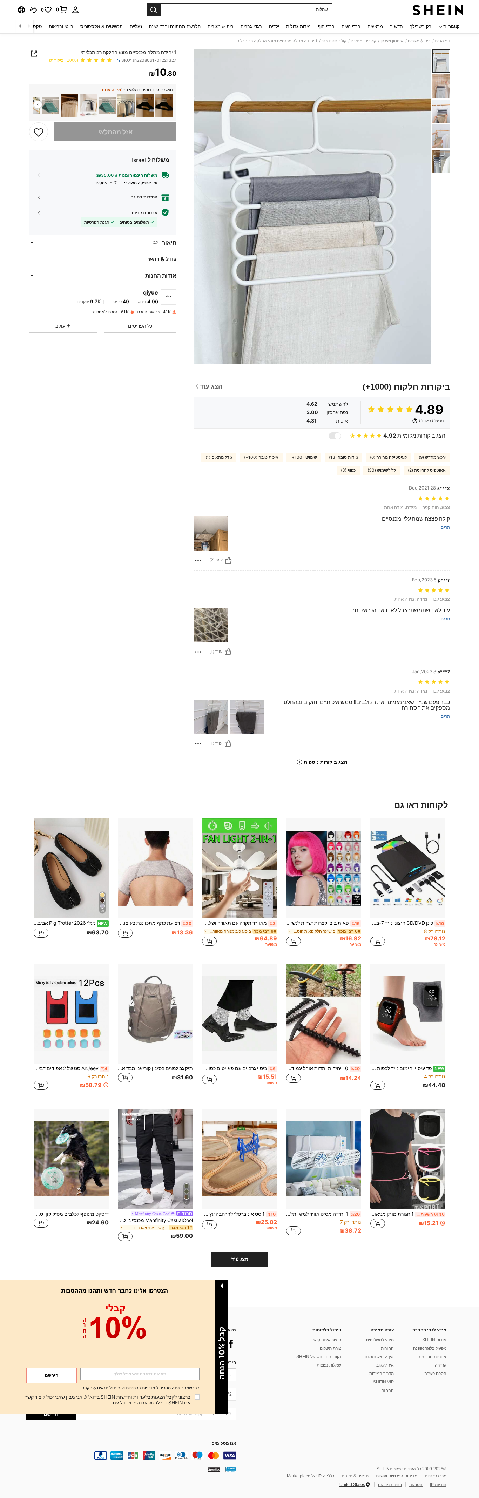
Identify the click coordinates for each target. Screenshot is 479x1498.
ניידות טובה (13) (343, 457)
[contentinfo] (131, 1455)
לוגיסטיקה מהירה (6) (388, 457)
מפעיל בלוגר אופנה (429, 1348)
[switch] (335, 435)
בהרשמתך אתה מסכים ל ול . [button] (140, 1388)
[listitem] (164, 105)
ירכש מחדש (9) (432, 457)
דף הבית (442, 41)
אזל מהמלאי (115, 131)
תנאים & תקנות (355, 1475)
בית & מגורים (419, 41)
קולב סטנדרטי (334, 41)
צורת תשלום (330, 1348)
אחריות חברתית (432, 1356)
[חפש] (154, 9)
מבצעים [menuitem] (375, 26)
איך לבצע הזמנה (379, 1356)
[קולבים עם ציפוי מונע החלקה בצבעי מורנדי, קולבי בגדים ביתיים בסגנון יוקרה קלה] (107, 105)
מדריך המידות (381, 1373)
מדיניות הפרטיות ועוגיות (396, 1475)
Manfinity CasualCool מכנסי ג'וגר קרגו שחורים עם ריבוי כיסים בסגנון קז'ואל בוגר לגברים (155, 1220)
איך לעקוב (385, 1365)
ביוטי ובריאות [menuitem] (61, 26)
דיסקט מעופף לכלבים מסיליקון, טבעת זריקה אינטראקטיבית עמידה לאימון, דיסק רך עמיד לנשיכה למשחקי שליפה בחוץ (71, 1214)
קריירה (440, 1365)
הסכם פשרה (435, 1373)
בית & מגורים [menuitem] (221, 26)
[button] (33, 10)
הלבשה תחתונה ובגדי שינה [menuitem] (175, 26)
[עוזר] (228, 560)
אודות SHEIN (434, 1339)
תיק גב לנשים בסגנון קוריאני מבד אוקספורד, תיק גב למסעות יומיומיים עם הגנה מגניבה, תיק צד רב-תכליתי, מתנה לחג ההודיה (155, 1068)
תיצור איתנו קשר (326, 1339)
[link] (62, 9)
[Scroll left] (28, 26)
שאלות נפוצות (329, 1365)
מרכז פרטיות (435, 1475)
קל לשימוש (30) (381, 470)
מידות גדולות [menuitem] (298, 26)
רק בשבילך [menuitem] (420, 26)
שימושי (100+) (303, 457)
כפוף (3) (348, 470)
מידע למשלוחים (380, 1339)
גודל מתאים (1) (218, 457)
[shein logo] (437, 10)
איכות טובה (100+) (261, 457)
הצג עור (239, 1259)
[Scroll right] (20, 26)
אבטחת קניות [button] (144, 212)
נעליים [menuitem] (136, 26)
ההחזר (388, 1390)
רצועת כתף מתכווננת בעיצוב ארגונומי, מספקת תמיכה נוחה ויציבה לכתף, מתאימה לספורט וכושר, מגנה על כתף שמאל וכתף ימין (154, 923)
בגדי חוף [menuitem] (326, 26)
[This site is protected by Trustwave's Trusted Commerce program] (230, 1469)
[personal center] (75, 10)
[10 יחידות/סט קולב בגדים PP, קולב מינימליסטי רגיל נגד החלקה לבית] (145, 105)
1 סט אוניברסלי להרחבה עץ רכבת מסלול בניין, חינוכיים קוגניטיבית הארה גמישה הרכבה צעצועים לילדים (239, 1214)
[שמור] (38, 131)
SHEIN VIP (383, 1381)
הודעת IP (438, 1484)
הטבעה (416, 1484)
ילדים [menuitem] (274, 26)
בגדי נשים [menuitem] (351, 26)
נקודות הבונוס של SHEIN (318, 1356)
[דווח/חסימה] (198, 560)
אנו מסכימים (223, 1443)
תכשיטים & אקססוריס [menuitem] (101, 26)
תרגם (445, 527)
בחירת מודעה (390, 1484)
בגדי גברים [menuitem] (251, 26)
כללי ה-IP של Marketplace (310, 1475)
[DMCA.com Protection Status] (214, 1469)
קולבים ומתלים (363, 41)
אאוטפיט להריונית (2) (427, 470)
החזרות (387, 1348)
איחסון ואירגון (392, 41)
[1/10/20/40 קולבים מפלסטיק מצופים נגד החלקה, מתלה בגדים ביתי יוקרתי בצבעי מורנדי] (50, 105)
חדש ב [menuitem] (396, 26)
